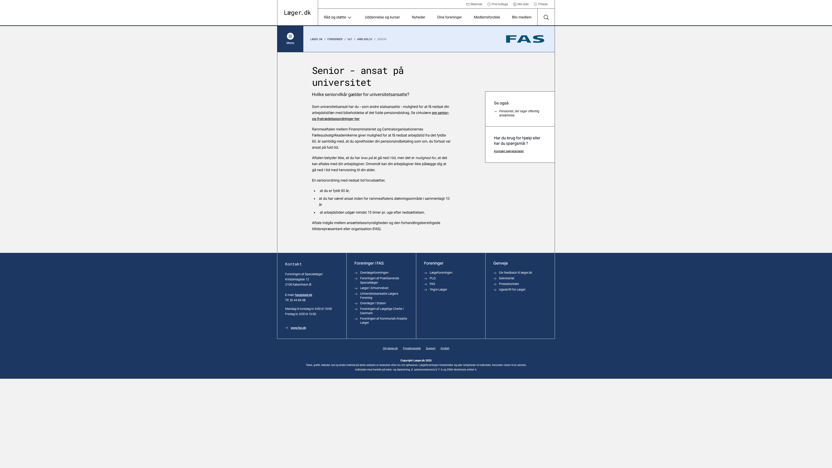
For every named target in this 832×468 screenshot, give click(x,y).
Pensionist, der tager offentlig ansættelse (519, 113)
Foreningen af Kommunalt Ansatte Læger (383, 321)
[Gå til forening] (525, 39)
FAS (432, 284)
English (445, 348)
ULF (350, 39)
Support (431, 348)
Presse (543, 4)
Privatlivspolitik (412, 348)
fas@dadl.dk (303, 295)
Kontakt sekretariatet (509, 151)
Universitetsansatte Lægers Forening (379, 296)
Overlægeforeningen (374, 273)
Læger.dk (316, 39)
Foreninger (335, 39)
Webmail (476, 4)
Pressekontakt (509, 284)
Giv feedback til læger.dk (515, 273)
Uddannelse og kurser (382, 17)
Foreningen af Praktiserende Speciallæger (379, 280)
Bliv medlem (521, 17)
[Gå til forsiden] (297, 13)
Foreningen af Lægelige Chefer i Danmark (382, 311)
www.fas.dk (298, 328)
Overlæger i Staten (373, 303)
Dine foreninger (449, 17)
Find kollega (500, 4)
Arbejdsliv (364, 39)
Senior (381, 39)
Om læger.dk (390, 348)
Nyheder (418, 17)
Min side (523, 4)
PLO (433, 278)
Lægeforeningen (441, 273)
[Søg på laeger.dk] (546, 17)
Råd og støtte (335, 17)
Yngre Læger (438, 289)
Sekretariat (506, 278)
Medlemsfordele (487, 17)
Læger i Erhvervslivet (374, 288)
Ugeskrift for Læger (512, 289)
